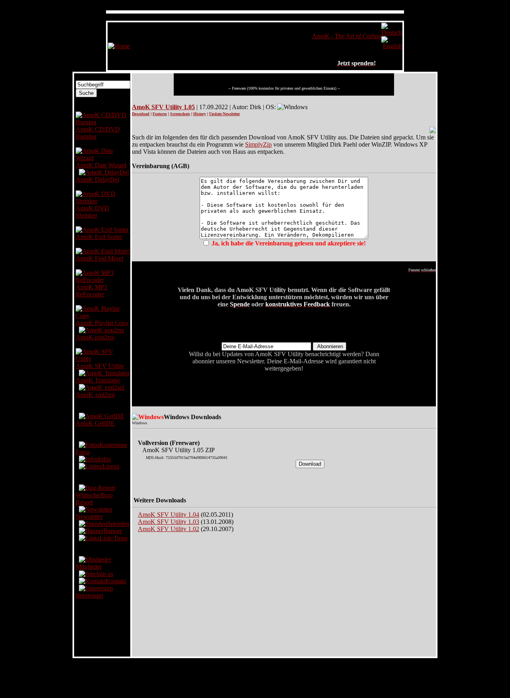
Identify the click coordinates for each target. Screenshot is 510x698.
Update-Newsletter (224, 114)
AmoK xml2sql (95, 394)
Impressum (89, 595)
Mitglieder (89, 566)
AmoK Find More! (100, 258)
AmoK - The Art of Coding (346, 36)
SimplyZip (258, 144)
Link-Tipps (114, 538)
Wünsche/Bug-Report (95, 499)
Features (160, 114)
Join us (104, 574)
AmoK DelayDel (97, 179)
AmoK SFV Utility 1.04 (168, 514)
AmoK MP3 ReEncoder (91, 291)
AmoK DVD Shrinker (92, 212)
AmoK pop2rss (95, 337)
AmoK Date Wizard (101, 165)
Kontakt (116, 581)
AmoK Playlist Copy (102, 323)
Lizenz (111, 466)
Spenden (118, 523)
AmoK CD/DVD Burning (98, 133)
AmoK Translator (98, 380)
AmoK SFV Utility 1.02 (168, 528)
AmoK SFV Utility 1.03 (168, 521)
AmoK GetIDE (95, 423)
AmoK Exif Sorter (99, 236)
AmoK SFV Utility (100, 366)
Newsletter (89, 516)
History (199, 114)
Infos (104, 459)
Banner (113, 530)
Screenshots (180, 114)
